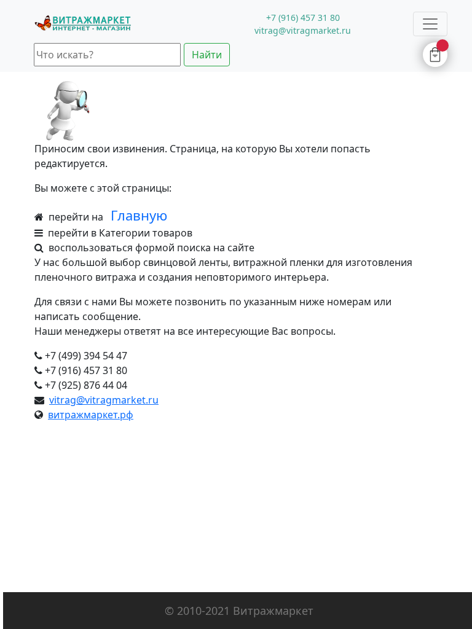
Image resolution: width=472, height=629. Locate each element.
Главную (139, 215)
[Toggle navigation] (430, 24)
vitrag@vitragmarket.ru (104, 400)
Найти (207, 54)
